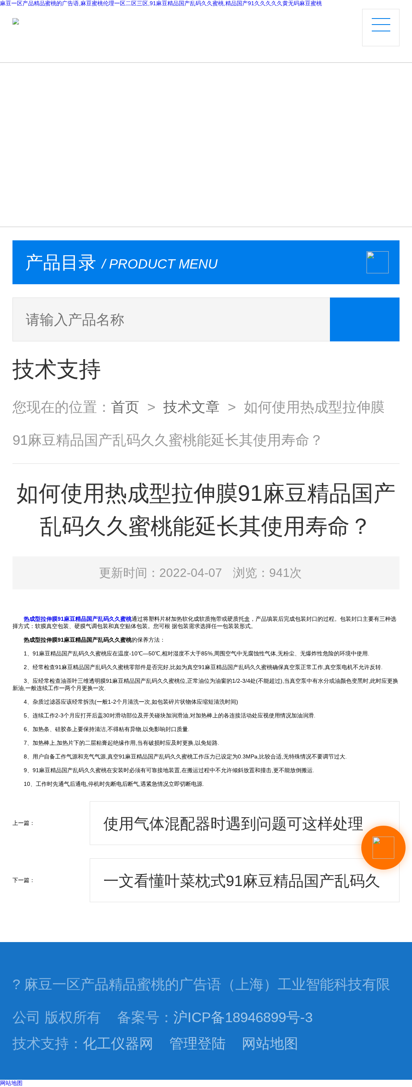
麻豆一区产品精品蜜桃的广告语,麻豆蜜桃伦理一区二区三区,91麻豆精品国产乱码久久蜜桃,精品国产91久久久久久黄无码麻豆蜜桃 (161, 3)
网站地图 (270, 1043)
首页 (125, 407)
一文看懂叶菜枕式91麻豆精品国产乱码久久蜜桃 (241, 887)
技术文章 (191, 407)
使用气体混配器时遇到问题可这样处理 (233, 823)
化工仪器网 (118, 1043)
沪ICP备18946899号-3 (243, 1017)
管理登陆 (197, 1043)
